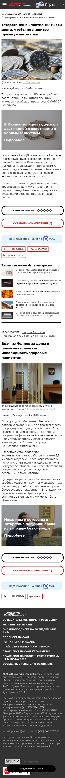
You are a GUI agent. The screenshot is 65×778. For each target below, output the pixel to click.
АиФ (53, 409)
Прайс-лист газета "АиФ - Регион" (26, 646)
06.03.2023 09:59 (11, 13)
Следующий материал (31, 769)
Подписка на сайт (16, 637)
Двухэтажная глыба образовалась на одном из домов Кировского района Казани (35, 305)
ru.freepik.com (31, 82)
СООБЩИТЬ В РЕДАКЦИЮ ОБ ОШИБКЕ (27, 663)
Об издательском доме (20, 619)
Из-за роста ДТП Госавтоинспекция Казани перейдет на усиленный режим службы (38, 282)
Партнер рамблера (31, 762)
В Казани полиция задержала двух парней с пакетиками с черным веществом (31, 128)
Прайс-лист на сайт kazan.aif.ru (26, 651)
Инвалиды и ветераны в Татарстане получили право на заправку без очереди (29, 524)
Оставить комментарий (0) (32, 223)
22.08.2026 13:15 (10, 332)
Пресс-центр (48, 619)
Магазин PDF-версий (17, 624)
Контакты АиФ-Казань (19, 641)
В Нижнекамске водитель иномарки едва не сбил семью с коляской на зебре (37, 314)
